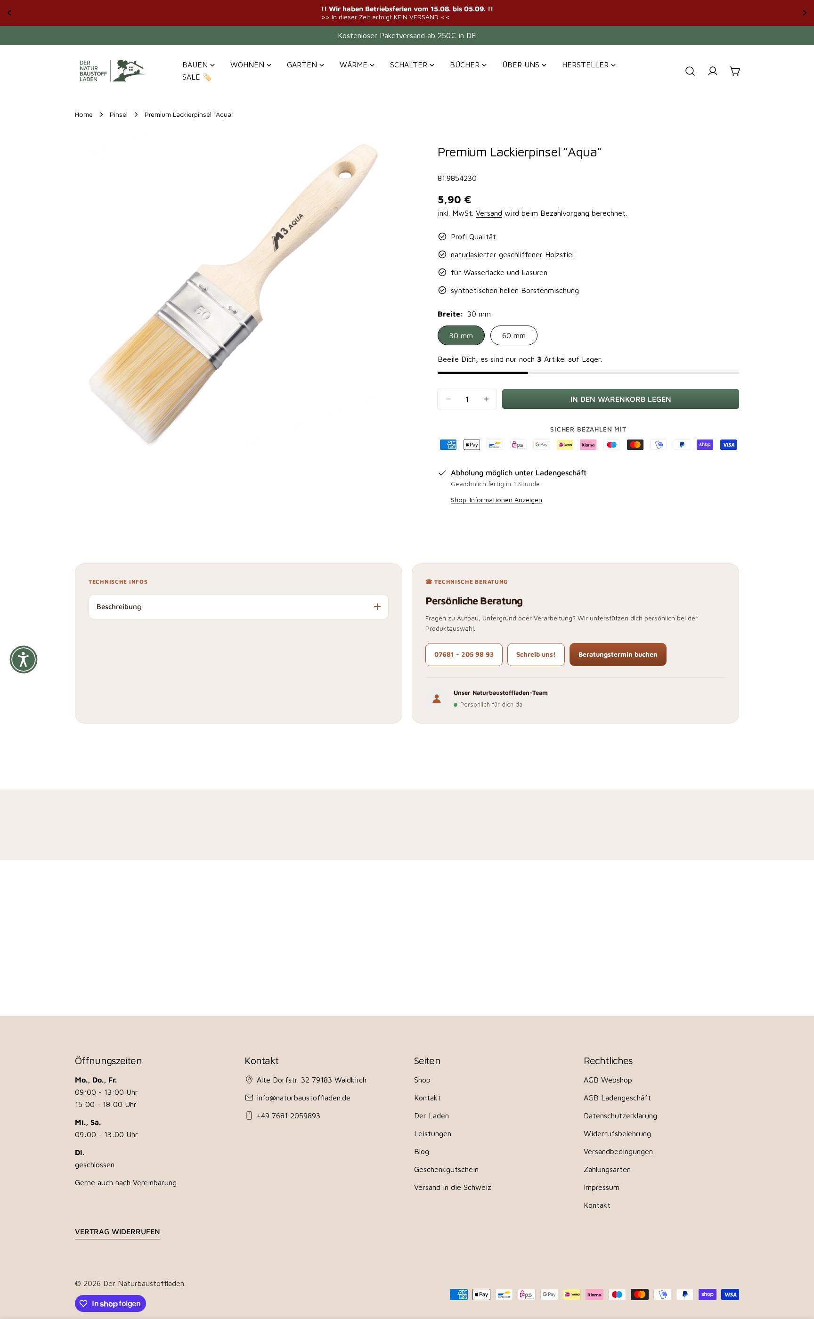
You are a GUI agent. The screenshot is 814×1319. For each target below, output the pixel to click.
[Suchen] (690, 71)
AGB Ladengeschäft (617, 1097)
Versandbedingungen (618, 1151)
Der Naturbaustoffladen (143, 1283)
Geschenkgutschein (446, 1169)
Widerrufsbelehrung (617, 1133)
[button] (23, 659)
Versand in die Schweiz (452, 1187)
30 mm (461, 335)
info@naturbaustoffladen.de (303, 1097)
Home (84, 114)
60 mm (514, 335)
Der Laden (431, 1115)
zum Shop (507, 12)
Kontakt (427, 1097)
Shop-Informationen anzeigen (496, 500)
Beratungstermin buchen (618, 654)
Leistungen (432, 1133)
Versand (489, 213)
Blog (421, 1151)
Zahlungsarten (607, 1169)
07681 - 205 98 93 (464, 654)
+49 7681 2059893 (288, 1115)
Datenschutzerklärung (620, 1115)
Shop (422, 1079)
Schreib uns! (536, 654)
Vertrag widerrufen (117, 1231)
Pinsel (119, 114)
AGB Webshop (608, 1079)
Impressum (601, 1187)
